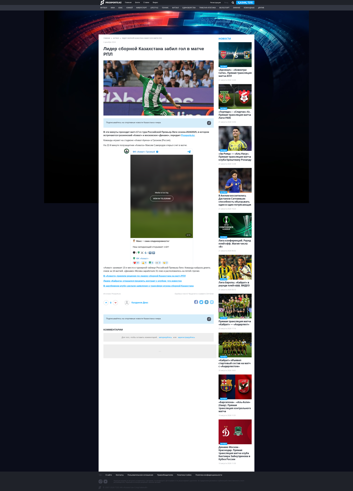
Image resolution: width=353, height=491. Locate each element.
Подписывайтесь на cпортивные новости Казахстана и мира (133, 122)
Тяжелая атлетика (207, 7)
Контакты (120, 475)
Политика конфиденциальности (209, 475)
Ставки (146, 2)
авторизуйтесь (165, 337)
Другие (261, 7)
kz (193, 135)
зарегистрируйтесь (186, 337)
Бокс (120, 7)
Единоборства (189, 7)
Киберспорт (141, 7)
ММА (113, 7)
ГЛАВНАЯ (106, 38)
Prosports (186, 135)
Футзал (175, 7)
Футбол (103, 7)
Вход (226, 2)
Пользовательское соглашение (140, 475)
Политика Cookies (184, 475)
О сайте (108, 475)
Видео (155, 2)
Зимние (236, 7)
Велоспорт (224, 7)
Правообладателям (165, 475)
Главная (128, 2)
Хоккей (129, 7)
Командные (249, 7)
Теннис (165, 7)
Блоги (137, 2)
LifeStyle (154, 7)
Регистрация (215, 2)
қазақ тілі (245, 2)
